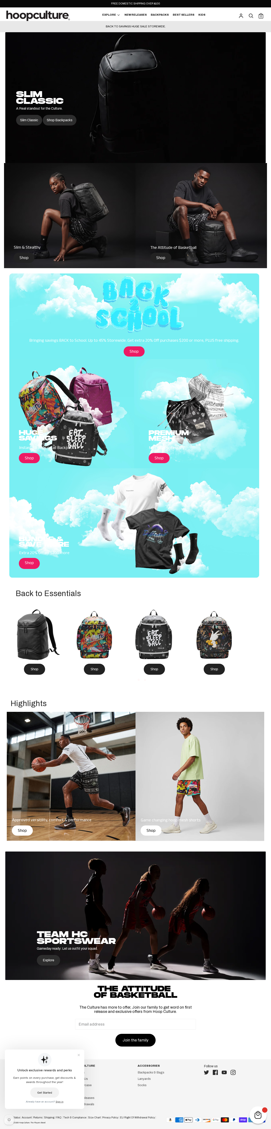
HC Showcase (81, 1085)
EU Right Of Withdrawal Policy (137, 1117)
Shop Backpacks (59, 120)
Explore (48, 960)
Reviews (77, 1091)
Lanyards (144, 1078)
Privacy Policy (110, 1117)
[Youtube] (225, 1072)
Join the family (135, 1040)
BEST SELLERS (183, 14)
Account (27, 1117)
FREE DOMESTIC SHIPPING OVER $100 (135, 3)
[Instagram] (234, 1072)
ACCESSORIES (149, 1065)
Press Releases (82, 1098)
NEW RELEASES (135, 14)
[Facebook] (216, 1072)
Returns (37, 1117)
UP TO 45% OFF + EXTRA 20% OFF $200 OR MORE (135, 26)
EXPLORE (109, 14)
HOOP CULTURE (83, 1065)
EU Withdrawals (82, 1104)
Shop (24, 258)
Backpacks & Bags (151, 1072)
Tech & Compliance (74, 1117)
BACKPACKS (160, 14)
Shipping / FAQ (52, 1117)
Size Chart (94, 1117)
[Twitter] (208, 1072)
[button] (126, 680)
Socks (142, 1085)
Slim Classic (29, 120)
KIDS (201, 14)
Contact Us (79, 1078)
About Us (78, 1072)
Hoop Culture (24, 1123)
